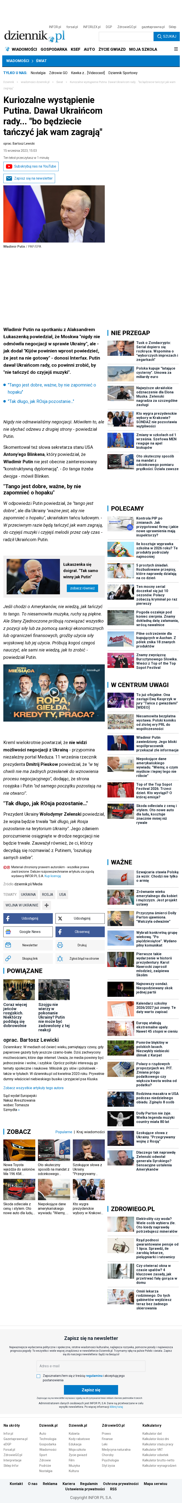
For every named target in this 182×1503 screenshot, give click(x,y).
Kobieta (74, 1433)
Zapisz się (91, 1390)
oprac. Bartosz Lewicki (19, 143)
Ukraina (28, 894)
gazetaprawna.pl (153, 27)
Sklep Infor (11, 1465)
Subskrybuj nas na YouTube (35, 166)
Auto (42, 1433)
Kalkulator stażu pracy (157, 1444)
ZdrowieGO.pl (126, 27)
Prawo (106, 1433)
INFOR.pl (55, 27)
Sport (43, 1455)
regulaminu (94, 1376)
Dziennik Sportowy (123, 73)
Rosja (47, 894)
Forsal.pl (9, 1449)
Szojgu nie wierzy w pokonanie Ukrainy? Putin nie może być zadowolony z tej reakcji (54, 1017)
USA (62, 894)
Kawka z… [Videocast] (88, 73)
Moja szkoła (77, 1449)
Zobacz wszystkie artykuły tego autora (33, 1088)
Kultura (74, 1471)
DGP (109, 27)
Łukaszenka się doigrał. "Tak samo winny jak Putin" (80, 570)
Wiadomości (17, 61)
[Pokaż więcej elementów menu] (176, 49)
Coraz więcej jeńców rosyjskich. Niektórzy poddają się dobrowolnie (15, 1015)
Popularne (63, 1132)
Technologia (47, 1439)
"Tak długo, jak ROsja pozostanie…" (41, 401)
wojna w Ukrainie (22, 905)
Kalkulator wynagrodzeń (159, 1465)
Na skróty (12, 1425)
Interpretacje (13, 1460)
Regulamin (89, 1484)
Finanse (107, 1439)
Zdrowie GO (58, 73)
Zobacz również (82, 588)
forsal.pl (72, 27)
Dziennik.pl (48, 1425)
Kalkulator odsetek (155, 1455)
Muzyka (74, 1465)
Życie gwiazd (78, 1455)
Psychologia (110, 1460)
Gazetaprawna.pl (16, 1439)
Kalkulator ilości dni (155, 1439)
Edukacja (75, 1444)
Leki (104, 1444)
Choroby (108, 1455)
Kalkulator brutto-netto (158, 1460)
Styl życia (108, 1465)
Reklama (50, 1484)
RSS (113, 1489)
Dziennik (8, 82)
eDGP (7, 1444)
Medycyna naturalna (116, 1449)
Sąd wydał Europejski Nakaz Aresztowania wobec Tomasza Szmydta (20, 1103)
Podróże (45, 1465)
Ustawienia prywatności (85, 1489)
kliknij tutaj (116, 1406)
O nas (33, 1484)
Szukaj (169, 36)
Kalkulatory (151, 1425)
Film (72, 1460)
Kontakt (16, 1484)
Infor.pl (8, 1433)
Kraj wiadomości (91, 1132)
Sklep (172, 27)
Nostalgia (38, 73)
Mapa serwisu (155, 1484)
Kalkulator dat (152, 1433)
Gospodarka (47, 1444)
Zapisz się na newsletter (33, 178)
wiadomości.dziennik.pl (35, 82)
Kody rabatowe (79, 1439)
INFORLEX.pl (92, 27)
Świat (41, 61)
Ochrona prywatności (120, 1484)
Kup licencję (53, 876)
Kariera (69, 1484)
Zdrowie (45, 1460)
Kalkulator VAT (152, 1449)
